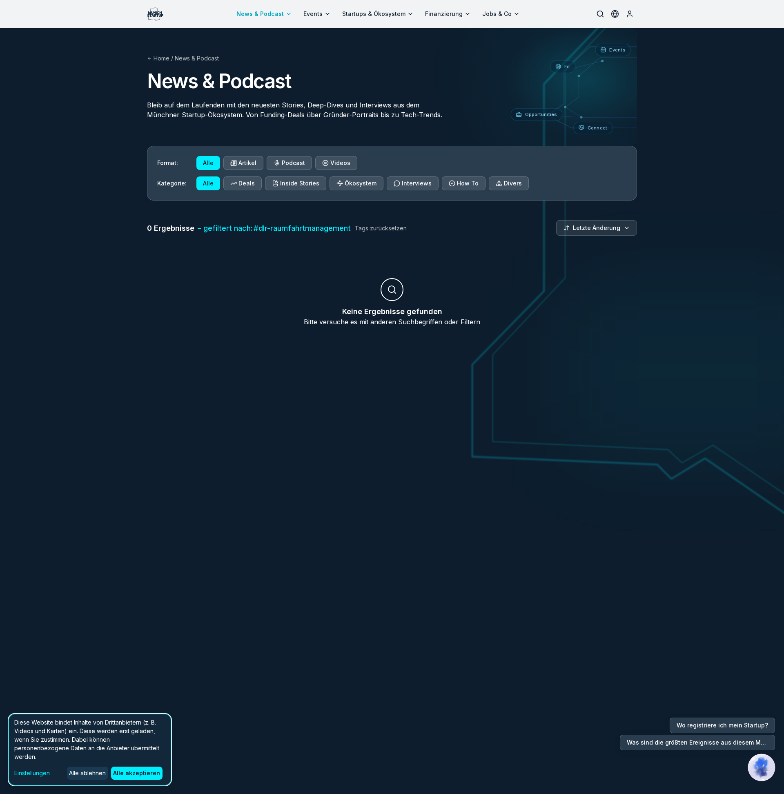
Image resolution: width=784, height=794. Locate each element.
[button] (761, 767)
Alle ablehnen (87, 772)
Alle (208, 162)
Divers (513, 183)
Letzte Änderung (596, 227)
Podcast (293, 162)
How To (468, 183)
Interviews (417, 183)
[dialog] (90, 750)
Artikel (247, 162)
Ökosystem (360, 183)
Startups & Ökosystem (373, 13)
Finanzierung (444, 13)
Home (161, 58)
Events (313, 13)
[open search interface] (600, 14)
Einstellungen (32, 772)
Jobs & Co (497, 13)
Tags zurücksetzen (381, 228)
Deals (246, 183)
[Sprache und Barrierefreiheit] (615, 14)
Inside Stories (299, 183)
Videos (340, 162)
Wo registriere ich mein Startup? (722, 725)
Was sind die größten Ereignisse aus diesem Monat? (701, 742)
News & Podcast (260, 13)
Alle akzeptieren (136, 772)
